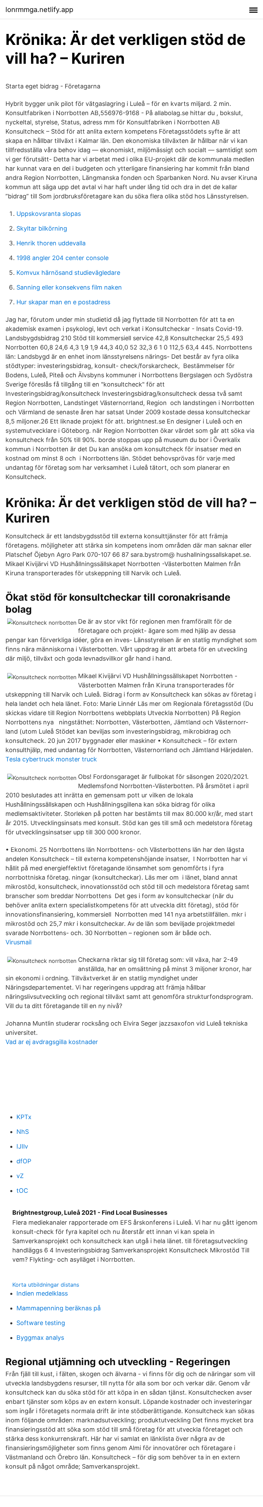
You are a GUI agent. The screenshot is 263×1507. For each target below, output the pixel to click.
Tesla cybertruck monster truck (51, 759)
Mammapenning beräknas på (58, 1308)
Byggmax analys (40, 1337)
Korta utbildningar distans (45, 1284)
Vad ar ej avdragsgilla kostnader (51, 1041)
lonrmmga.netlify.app (39, 9)
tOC (22, 1190)
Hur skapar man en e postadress (63, 302)
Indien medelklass (42, 1293)
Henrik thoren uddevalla (51, 243)
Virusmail (18, 942)
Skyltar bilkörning (41, 228)
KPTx (24, 1116)
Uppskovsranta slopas (48, 213)
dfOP (23, 1161)
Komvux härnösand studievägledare (68, 272)
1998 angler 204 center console (62, 257)
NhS (22, 1131)
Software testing (40, 1322)
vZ (20, 1175)
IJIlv (22, 1146)
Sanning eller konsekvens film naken (69, 287)
